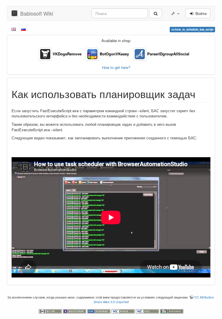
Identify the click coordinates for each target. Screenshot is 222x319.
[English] (14, 28)
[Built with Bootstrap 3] (75, 311)
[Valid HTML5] (124, 311)
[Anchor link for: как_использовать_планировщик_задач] (200, 93)
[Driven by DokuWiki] (171, 311)
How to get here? (116, 67)
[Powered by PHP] (99, 311)
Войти (200, 13)
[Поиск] (155, 13)
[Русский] (24, 28)
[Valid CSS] (148, 311)
